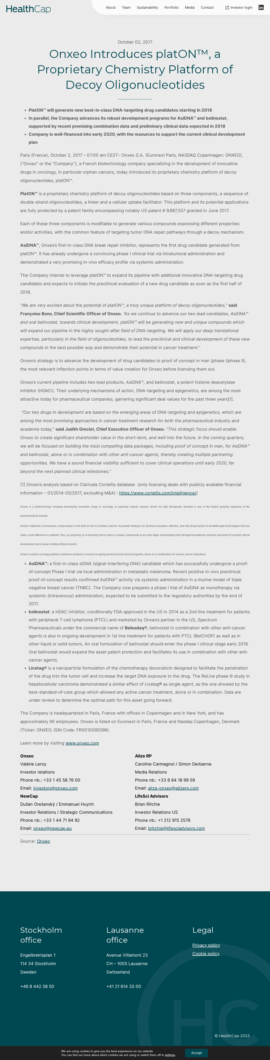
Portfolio (172, 7)
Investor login (241, 7)
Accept (196, 1053)
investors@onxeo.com (55, 788)
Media (190, 7)
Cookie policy (206, 953)
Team (126, 7)
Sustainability (147, 7)
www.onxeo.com (82, 743)
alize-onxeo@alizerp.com (173, 788)
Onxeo (43, 841)
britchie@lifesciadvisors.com (176, 828)
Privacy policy (206, 945)
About (111, 7)
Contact (207, 7)
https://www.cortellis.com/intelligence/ (157, 493)
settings (170, 1055)
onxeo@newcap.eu (52, 828)
